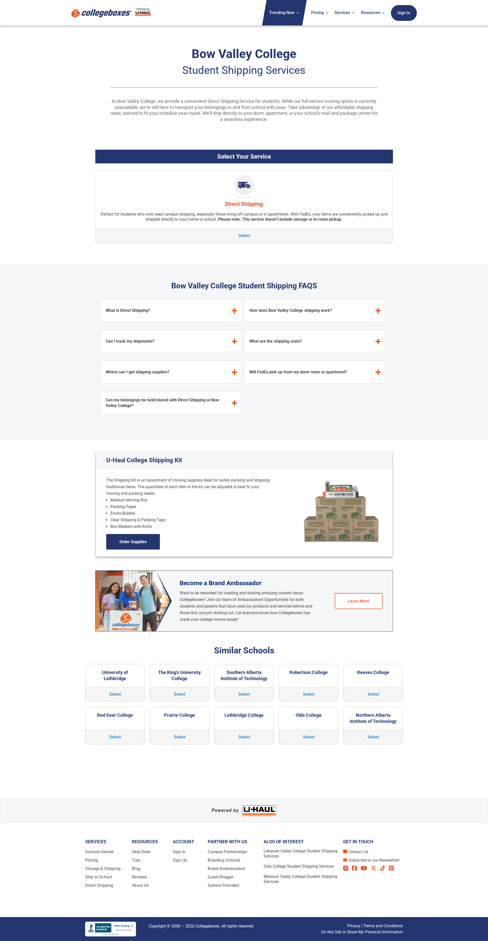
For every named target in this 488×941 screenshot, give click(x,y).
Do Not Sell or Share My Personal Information (362, 932)
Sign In (404, 12)
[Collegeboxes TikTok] (384, 868)
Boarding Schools (224, 860)
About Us (140, 885)
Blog (136, 868)
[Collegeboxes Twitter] (375, 868)
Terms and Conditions (383, 925)
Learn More (358, 601)
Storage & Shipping (102, 868)
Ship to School (98, 877)
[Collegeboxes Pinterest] (393, 868)
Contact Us (358, 851)
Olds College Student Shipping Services (299, 866)
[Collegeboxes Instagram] (347, 868)
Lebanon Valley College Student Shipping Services (301, 854)
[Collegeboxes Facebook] (356, 868)
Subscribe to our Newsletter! (374, 860)
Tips (136, 860)
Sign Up (180, 860)
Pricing (317, 12)
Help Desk (141, 851)
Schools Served (99, 851)
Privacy (353, 925)
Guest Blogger (220, 877)
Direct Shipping (99, 885)
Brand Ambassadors (226, 868)
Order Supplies (133, 541)
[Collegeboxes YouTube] (366, 868)
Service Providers (223, 885)
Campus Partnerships (227, 851)
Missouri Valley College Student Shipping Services (300, 879)
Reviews (139, 877)
